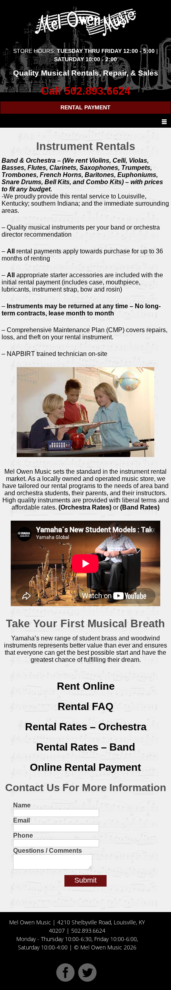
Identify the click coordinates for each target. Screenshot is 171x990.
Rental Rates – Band (85, 747)
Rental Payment (85, 107)
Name (22, 805)
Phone (23, 835)
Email (21, 820)
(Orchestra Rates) (84, 507)
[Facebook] (65, 979)
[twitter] (87, 979)
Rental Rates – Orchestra (85, 726)
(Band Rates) (139, 507)
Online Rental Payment (85, 767)
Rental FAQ (85, 706)
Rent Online (86, 686)
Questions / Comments (47, 850)
